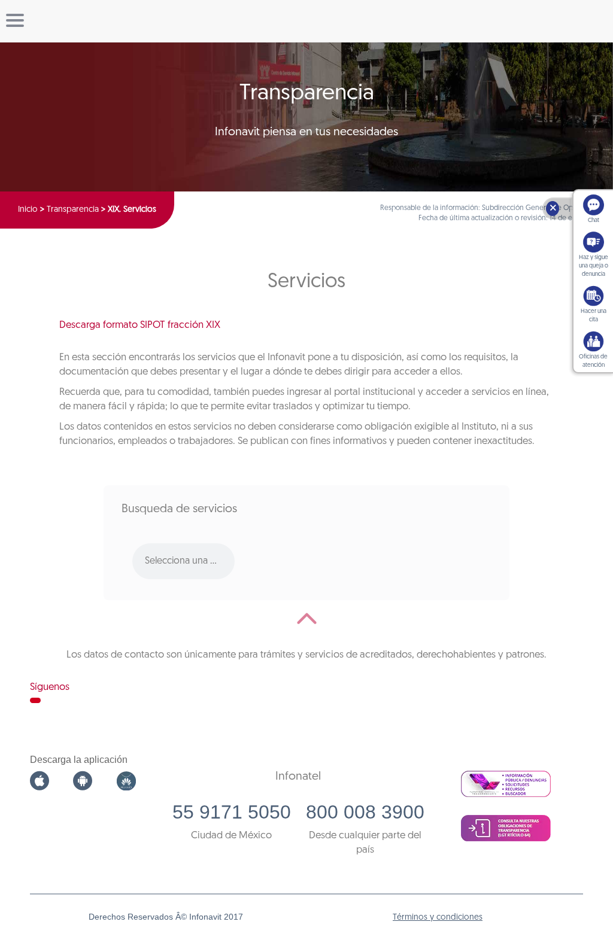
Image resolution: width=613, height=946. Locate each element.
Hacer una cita (593, 316)
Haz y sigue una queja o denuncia (593, 266)
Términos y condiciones (437, 917)
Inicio (28, 209)
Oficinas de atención (593, 361)
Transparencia (73, 209)
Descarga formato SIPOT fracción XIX (139, 325)
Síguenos (49, 687)
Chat (593, 220)
